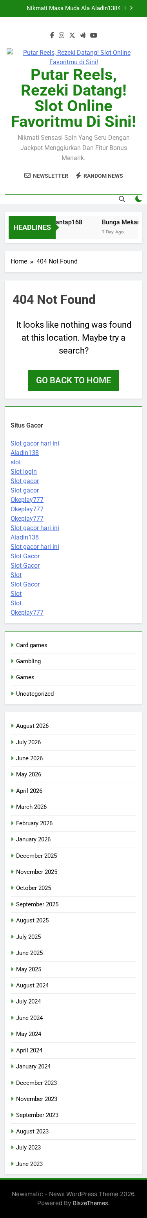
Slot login (24, 471)
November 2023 (36, 1099)
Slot (16, 575)
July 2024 (28, 1001)
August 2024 (32, 985)
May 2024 (28, 1034)
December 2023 (36, 1082)
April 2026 (29, 790)
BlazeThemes (90, 1203)
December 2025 (36, 855)
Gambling (28, 661)
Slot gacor (25, 481)
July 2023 (28, 1147)
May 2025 (28, 969)
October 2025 (33, 887)
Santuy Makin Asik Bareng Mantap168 (67, 13)
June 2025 (29, 952)
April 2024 (29, 1050)
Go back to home (73, 380)
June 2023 (29, 1163)
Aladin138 (25, 453)
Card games (31, 645)
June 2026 (29, 758)
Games (25, 677)
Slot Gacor (25, 556)
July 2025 (28, 936)
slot (16, 462)
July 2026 (28, 742)
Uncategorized (35, 693)
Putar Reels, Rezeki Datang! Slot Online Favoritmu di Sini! (73, 98)
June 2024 (29, 1017)
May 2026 (28, 774)
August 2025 (32, 920)
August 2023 (32, 1131)
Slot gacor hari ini (35, 443)
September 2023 (37, 1115)
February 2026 (34, 823)
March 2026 (31, 806)
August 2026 (32, 725)
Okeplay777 (27, 499)
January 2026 (33, 839)
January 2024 (33, 1066)
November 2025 (36, 871)
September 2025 (37, 904)
